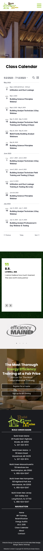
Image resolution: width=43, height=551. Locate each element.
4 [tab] (26, 343)
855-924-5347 (22, 473)
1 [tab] (16, 343)
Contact (21, 533)
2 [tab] (20, 343)
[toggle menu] (39, 5)
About (21, 530)
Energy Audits (21, 521)
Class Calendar (21, 527)
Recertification (21, 518)
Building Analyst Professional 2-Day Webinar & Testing (23, 224)
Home (21, 512)
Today (21, 235)
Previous (6, 305)
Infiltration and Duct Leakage (22, 90)
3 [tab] (23, 343)
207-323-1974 (23, 445)
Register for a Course (21, 386)
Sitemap (27, 545)
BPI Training (22, 515)
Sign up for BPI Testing (21, 393)
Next (10, 305)
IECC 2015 (21, 524)
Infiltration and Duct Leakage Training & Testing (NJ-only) (22, 185)
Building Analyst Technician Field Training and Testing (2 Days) (24, 123)
